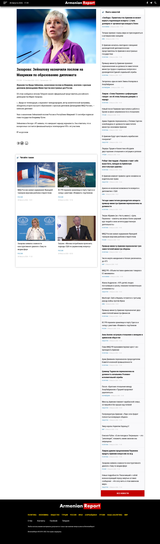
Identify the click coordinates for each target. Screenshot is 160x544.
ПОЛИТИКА (105, 57)
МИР (103, 264)
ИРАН (103, 39)
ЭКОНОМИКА (105, 27)
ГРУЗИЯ (104, 115)
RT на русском (22, 132)
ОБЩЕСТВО (105, 142)
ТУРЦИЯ (104, 154)
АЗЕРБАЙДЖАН (106, 87)
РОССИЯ (20, 197)
